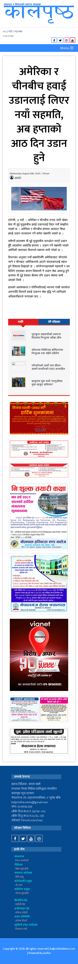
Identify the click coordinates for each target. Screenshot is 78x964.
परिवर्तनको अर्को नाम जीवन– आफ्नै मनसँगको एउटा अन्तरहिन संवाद (48, 369)
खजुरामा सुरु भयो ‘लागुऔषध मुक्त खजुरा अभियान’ (47, 383)
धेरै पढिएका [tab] (54, 321)
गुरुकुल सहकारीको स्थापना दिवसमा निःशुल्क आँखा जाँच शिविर (46, 338)
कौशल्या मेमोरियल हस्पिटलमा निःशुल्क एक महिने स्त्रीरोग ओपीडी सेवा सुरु (47, 353)
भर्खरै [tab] (20, 321)
